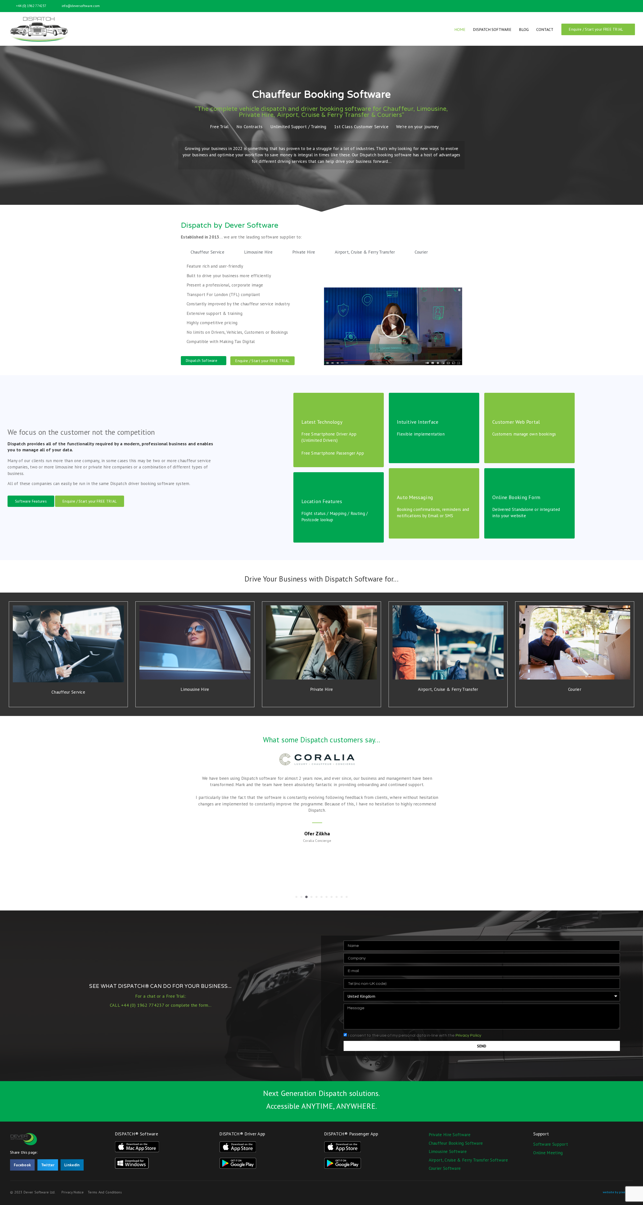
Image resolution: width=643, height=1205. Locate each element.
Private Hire (321, 689)
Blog (524, 29)
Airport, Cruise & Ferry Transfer (448, 689)
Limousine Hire (195, 689)
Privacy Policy (468, 1035)
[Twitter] (631, 6)
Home (459, 29)
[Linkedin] (615, 6)
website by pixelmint (618, 1192)
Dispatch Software (492, 29)
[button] (393, 326)
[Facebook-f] (623, 6)
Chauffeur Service (68, 692)
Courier (574, 689)
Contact (544, 29)
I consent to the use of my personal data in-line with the (414, 1035)
